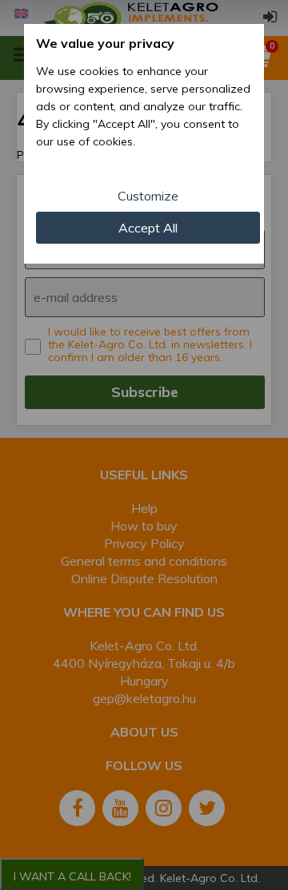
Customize (148, 196)
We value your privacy (105, 43)
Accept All (148, 228)
